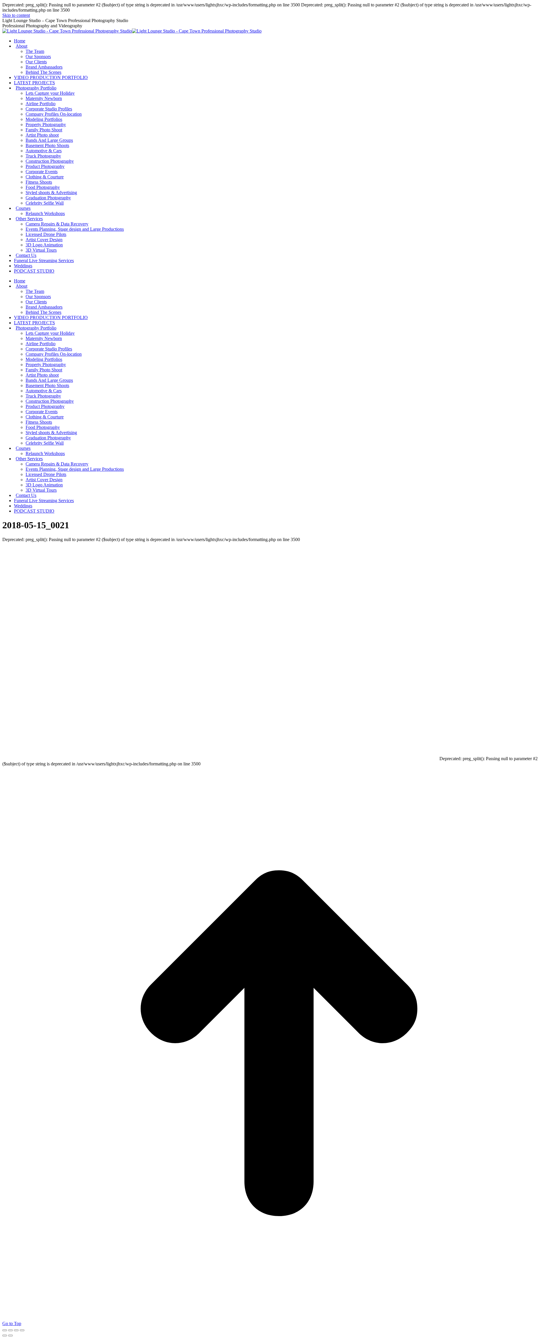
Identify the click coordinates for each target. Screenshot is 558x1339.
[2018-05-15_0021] (220, 758)
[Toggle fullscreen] (16, 1330)
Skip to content (16, 15)
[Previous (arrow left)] (4, 1335)
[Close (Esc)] (4, 1330)
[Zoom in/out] (22, 1330)
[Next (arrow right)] (10, 1335)
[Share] (10, 1330)
